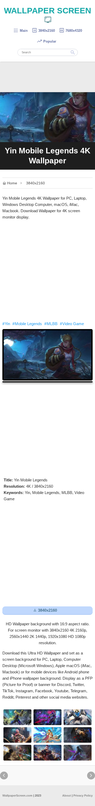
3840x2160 (43, 31)
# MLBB (51, 323)
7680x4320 (70, 31)
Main (20, 31)
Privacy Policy (83, 795)
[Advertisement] (47, 270)
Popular (46, 41)
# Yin (6, 323)
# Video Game (72, 323)
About (66, 795)
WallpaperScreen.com (17, 795)
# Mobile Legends (27, 323)
